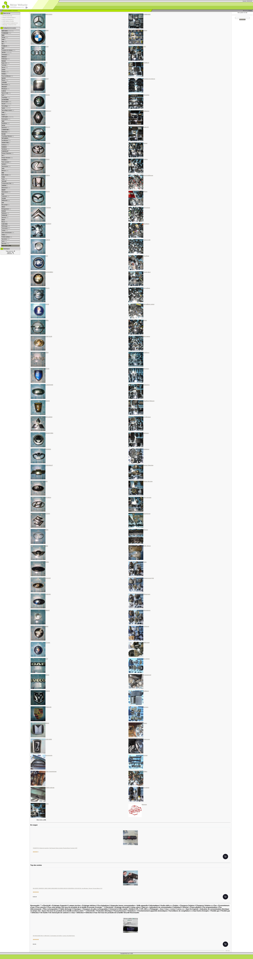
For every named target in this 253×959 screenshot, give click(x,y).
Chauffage (6, 97)
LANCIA (4, 91)
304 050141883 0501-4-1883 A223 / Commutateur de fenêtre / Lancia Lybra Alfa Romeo (54, 935)
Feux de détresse (7, 76)
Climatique (6, 54)
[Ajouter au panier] (225, 856)
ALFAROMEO (5, 99)
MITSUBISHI (5, 138)
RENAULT (4, 56)
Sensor (5, 67)
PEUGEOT (4, 86)
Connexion (15, 10)
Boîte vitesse (6, 174)
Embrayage (6, 226)
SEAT (3, 48)
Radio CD (5, 63)
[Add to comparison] (227, 839)
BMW (3, 35)
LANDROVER (6, 129)
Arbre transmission (8, 232)
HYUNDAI (5, 159)
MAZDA (4, 78)
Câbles (4, 234)
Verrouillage (6, 106)
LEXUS (3, 69)
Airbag (5, 37)
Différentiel (6, 200)
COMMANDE (6, 33)
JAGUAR (4, 181)
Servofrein (5, 239)
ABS (4, 41)
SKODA (6, 52)
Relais (4, 114)
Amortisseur (6, 166)
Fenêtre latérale (7, 237)
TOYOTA (5, 65)
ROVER (4, 134)
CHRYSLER (7, 116)
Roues (4, 221)
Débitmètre (6, 131)
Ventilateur (6, 149)
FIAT (3, 95)
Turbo (4, 179)
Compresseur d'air (8, 183)
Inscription (9, 10)
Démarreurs (6, 187)
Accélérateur (6, 140)
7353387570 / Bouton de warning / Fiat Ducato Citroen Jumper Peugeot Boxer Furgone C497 (55, 848)
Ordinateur (6, 58)
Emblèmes (5, 123)
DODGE (4, 211)
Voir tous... (228, 950)
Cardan (5, 230)
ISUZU (3, 219)
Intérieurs (5, 144)
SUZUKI (4, 164)
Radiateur (5, 213)
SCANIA (4, 198)
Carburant (5, 196)
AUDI (4, 39)
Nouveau (5, 243)
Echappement (6, 209)
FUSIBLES (5, 46)
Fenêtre (5, 71)
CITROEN (4, 82)
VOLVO (6, 103)
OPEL (4, 112)
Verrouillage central (8, 110)
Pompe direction (7, 157)
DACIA (3, 125)
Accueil (4, 10)
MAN (3, 194)
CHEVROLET (5, 151)
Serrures (5, 217)
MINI (3, 172)
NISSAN (4, 61)
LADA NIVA (5, 224)
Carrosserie (6, 228)
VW (3, 43)
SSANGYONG (6, 142)
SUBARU (5, 185)
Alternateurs (6, 192)
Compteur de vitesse (8, 50)
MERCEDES (8, 31)
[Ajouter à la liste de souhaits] (227, 833)
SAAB (6, 108)
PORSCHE (5, 215)
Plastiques (5, 88)
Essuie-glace (6, 101)
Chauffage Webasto (8, 136)
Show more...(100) (6, 245)
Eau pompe (5, 204)
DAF (3, 202)
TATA (3, 168)
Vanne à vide (6, 93)
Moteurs (5, 170)
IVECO (3, 206)
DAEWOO (4, 147)
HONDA (4, 73)
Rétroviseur (6, 84)
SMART (4, 189)
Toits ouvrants (6, 162)
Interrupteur (6, 119)
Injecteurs (5, 127)
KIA (3, 155)
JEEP (3, 121)
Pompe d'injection (8, 153)
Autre (4, 241)
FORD (3, 177)
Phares (5, 80)
